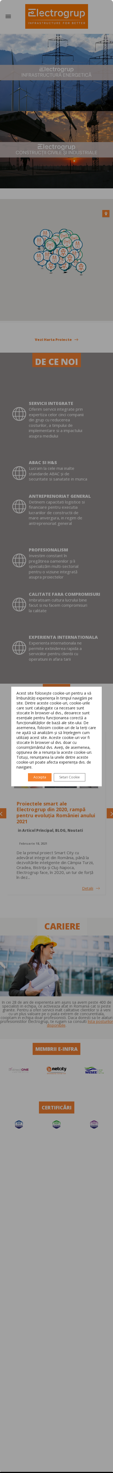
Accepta (39, 777)
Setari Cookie (69, 777)
